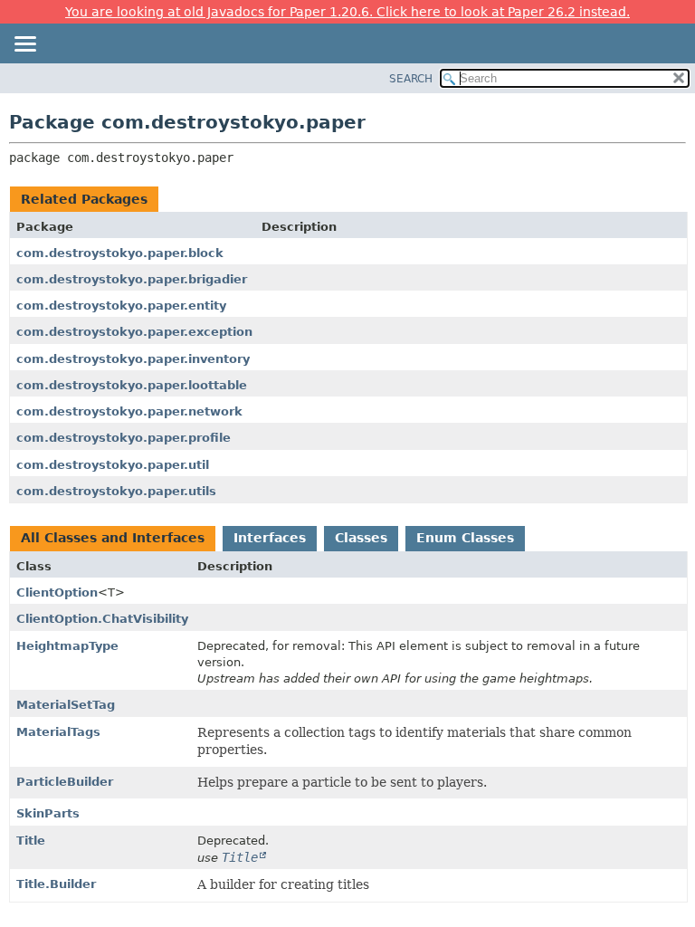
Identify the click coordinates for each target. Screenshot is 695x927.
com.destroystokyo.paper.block (120, 253)
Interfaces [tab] (269, 537)
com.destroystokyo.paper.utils (116, 491)
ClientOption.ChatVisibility (102, 619)
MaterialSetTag (65, 705)
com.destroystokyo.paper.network (129, 411)
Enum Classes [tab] (465, 537)
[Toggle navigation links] (24, 45)
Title (30, 840)
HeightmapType (67, 646)
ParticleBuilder (64, 781)
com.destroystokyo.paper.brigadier (131, 279)
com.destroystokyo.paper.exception (134, 332)
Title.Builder (56, 884)
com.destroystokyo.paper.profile (123, 437)
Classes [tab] (361, 537)
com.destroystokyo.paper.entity (121, 305)
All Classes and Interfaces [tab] (113, 537)
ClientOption (57, 592)
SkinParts (48, 813)
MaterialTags (58, 732)
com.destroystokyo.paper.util (112, 465)
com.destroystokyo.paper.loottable (131, 385)
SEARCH (411, 78)
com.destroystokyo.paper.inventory (133, 359)
